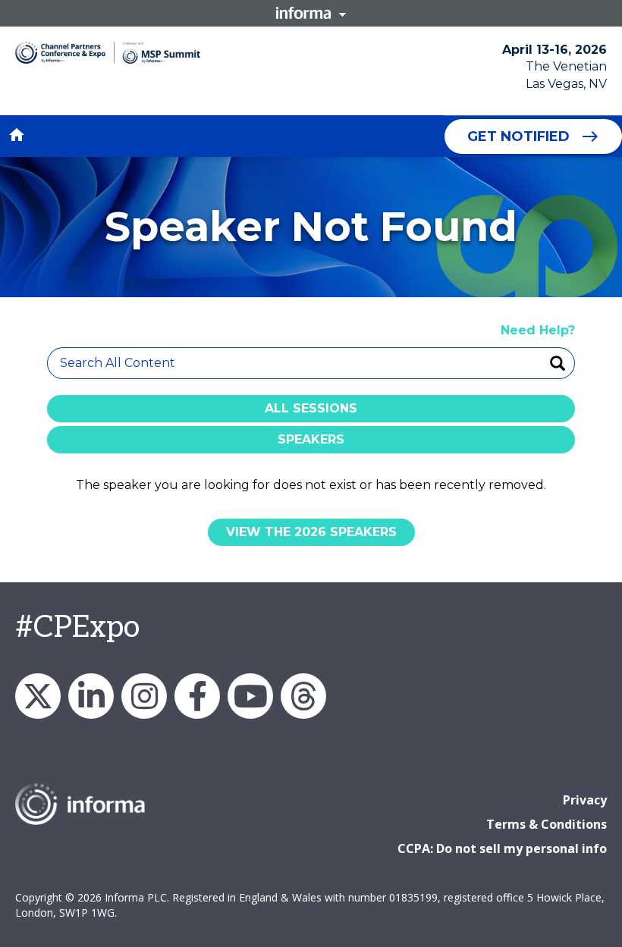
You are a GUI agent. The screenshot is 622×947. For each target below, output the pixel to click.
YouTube (250, 696)
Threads (303, 696)
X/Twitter (38, 696)
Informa (311, 13)
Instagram (144, 696)
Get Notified (518, 136)
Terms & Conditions (546, 824)
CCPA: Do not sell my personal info (502, 848)
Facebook (197, 696)
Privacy (585, 800)
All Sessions (311, 408)
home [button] (17, 135)
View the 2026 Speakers (311, 532)
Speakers (311, 439)
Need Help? (538, 330)
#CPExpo (77, 628)
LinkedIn (91, 696)
